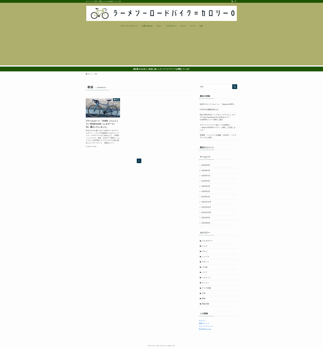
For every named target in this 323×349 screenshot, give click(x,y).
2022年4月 (205, 181)
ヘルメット (206, 277)
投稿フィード (204, 323)
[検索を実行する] (234, 86)
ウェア (204, 246)
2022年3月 (205, 186)
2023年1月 (205, 176)
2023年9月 (205, 165)
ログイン (202, 321)
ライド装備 (206, 288)
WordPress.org (205, 329)
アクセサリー (207, 241)
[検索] (235, 1)
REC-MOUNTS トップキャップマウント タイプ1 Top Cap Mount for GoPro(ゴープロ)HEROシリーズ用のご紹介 (218, 117)
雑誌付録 (205, 304)
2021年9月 (205, 218)
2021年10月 (206, 212)
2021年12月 (206, 202)
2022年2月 (205, 191)
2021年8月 (205, 223)
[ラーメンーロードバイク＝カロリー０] (161, 13)
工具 (204, 293)
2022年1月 (205, 197)
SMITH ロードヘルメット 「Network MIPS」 (217, 104)
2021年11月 (206, 207)
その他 (204, 267)
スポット (205, 262)
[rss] (232, 1)
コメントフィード (206, 326)
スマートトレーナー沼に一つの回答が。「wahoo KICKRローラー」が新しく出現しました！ (218, 127)
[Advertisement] (161, 47)
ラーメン (205, 283)
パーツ (204, 272)
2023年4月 (205, 170)
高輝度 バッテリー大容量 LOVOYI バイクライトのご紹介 (218, 136)
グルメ (204, 251)
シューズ (205, 257)
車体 (204, 298)
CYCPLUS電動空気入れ (209, 109)
